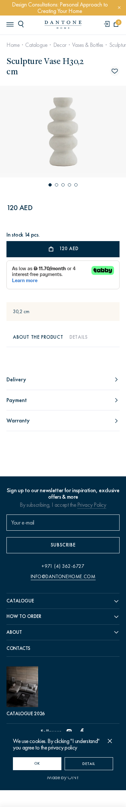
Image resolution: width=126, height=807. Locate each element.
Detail (88, 763)
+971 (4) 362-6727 (62, 566)
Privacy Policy (91, 504)
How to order (23, 616)
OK (37, 763)
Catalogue (36, 44)
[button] (50, 184)
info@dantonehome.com (63, 576)
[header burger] (9, 24)
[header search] (21, 23)
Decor (60, 44)
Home (13, 44)
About (14, 632)
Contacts (18, 648)
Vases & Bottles (87, 44)
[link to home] (63, 25)
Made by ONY (63, 777)
